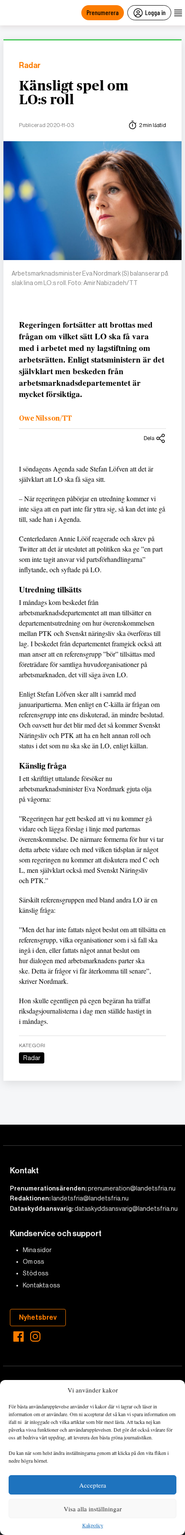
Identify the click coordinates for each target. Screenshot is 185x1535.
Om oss (33, 1261)
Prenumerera (102, 12)
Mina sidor (37, 1250)
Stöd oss (36, 1273)
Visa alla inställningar (93, 1508)
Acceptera (92, 1485)
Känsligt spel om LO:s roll (73, 93)
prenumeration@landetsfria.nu (132, 1188)
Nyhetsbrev (38, 1317)
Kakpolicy (92, 1526)
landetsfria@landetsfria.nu (90, 1198)
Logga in (155, 12)
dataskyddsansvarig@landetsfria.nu (126, 1208)
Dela (149, 438)
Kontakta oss (41, 1285)
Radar (29, 65)
